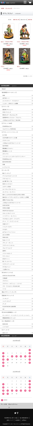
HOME (2, 8)
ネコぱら (5, 229)
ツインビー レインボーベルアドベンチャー (14, 156)
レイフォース (6, 167)
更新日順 (30, 19)
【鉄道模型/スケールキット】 (9, 92)
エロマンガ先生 (7, 186)
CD (3, 309)
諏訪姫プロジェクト (8, 109)
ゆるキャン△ (6, 258)
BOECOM (5, 324)
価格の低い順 (16, 19)
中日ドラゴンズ (7, 112)
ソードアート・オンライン (10, 216)
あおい (19, 66)
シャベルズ (5, 326)
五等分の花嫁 (6, 208)
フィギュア (5, 298)
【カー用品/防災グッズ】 (8, 321)
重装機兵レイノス (7, 151)
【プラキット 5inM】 (7, 123)
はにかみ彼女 (6, 234)
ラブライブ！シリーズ (8, 264)
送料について (10, 420)
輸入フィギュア (7, 173)
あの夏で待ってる (8, 181)
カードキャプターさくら (9, 189)
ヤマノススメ (6, 256)
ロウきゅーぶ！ (7, 266)
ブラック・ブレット (8, 242)
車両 (4, 95)
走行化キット (6, 98)
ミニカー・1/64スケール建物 (10, 103)
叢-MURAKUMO (7, 161)
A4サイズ (5, 332)
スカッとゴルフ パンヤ (9, 213)
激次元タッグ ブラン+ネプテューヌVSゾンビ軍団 (16, 197)
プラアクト (5, 281)
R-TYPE (5, 135)
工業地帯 (5, 278)
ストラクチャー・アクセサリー (11, 100)
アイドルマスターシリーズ (10, 176)
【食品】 (3, 89)
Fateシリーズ (6, 240)
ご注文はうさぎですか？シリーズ (11, 143)
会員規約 (17, 420)
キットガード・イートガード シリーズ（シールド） (16, 315)
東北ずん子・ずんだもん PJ (10, 115)
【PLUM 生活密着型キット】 (9, 312)
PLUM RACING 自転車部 (9, 306)
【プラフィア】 (5, 106)
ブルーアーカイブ (7, 248)
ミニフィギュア (7, 301)
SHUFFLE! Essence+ (8, 210)
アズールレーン (7, 178)
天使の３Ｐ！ (6, 224)
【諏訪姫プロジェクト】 (7, 295)
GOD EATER (6, 205)
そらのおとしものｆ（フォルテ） (11, 218)
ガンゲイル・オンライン (9, 192)
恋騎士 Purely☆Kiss (8, 200)
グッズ (4, 304)
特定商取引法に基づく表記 (11, 417)
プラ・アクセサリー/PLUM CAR (11, 286)
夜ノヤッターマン (7, 261)
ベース (4, 289)
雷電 (4, 164)
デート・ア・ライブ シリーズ (10, 221)
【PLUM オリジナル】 (7, 272)
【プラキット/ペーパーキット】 (9, 132)
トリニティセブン (7, 226)
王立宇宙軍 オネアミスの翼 (10, 137)
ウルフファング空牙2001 (9, 129)
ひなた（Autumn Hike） (23, 41)
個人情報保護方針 (24, 417)
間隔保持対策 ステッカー (9, 318)
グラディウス (6, 140)
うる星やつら (6, 269)
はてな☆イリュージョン (9, 232)
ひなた (2, 66)
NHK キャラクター (7, 184)
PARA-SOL (5, 237)
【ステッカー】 (5, 329)
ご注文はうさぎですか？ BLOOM (11, 120)
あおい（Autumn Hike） (7, 41)
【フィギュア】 (8, 8)
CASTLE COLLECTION (9, 275)
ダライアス (5, 153)
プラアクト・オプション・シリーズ (12, 283)
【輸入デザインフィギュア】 (9, 292)
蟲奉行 (4, 250)
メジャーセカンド (7, 253)
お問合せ (24, 420)
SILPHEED (5, 145)
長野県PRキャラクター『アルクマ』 (12, 117)
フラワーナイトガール (8, 245)
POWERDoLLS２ (7, 126)
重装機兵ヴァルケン (8, 148)
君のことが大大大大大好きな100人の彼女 (14, 194)
